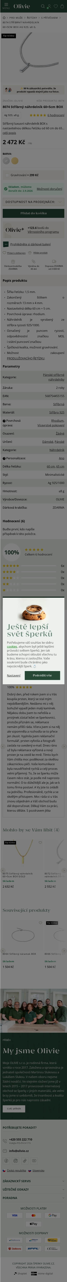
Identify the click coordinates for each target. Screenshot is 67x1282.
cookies (12, 647)
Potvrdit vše (42, 675)
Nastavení (13, 675)
